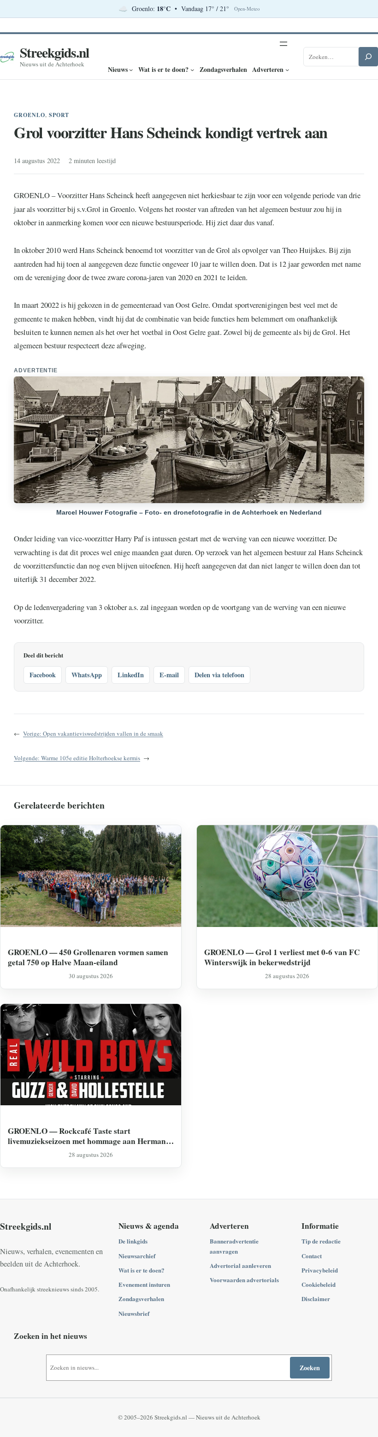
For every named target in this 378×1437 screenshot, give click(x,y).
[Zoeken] (368, 56)
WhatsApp (86, 675)
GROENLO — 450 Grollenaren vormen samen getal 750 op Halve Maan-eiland (88, 957)
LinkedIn (131, 675)
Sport (59, 115)
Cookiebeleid (318, 1284)
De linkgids (133, 1241)
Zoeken (310, 1367)
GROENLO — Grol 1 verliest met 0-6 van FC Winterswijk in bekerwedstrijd (282, 957)
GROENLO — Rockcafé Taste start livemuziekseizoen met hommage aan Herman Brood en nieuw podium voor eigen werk (87, 1136)
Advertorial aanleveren (240, 1265)
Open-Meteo (247, 9)
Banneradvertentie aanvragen (234, 1246)
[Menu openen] (283, 43)
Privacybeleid (319, 1270)
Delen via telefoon (219, 675)
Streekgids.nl (54, 52)
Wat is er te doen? (141, 1270)
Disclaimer (315, 1298)
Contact (311, 1255)
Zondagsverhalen (141, 1298)
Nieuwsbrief (133, 1313)
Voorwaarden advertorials (244, 1279)
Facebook (43, 675)
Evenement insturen (144, 1284)
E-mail (169, 675)
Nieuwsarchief (136, 1255)
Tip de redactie (321, 1241)
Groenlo (29, 115)
